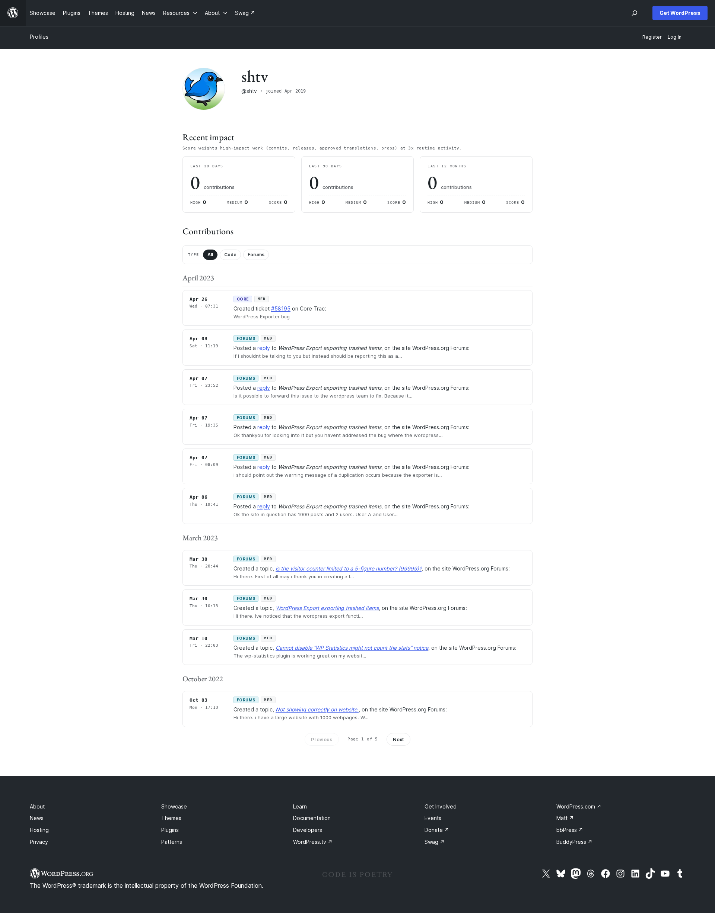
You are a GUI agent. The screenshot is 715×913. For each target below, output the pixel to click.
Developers (307, 830)
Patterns (171, 842)
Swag (435, 842)
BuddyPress (574, 842)
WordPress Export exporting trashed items (327, 608)
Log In (674, 37)
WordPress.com (578, 806)
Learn (300, 806)
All (210, 254)
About (37, 806)
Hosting (39, 830)
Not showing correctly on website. (317, 709)
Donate (437, 830)
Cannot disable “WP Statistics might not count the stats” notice (352, 647)
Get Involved (441, 806)
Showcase (174, 806)
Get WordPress (680, 13)
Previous (322, 739)
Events (433, 818)
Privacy (39, 842)
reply (263, 348)
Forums (256, 254)
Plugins (170, 830)
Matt (565, 818)
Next (398, 739)
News (37, 818)
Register (652, 37)
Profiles (39, 36)
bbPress (569, 830)
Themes (171, 818)
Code (230, 254)
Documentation (312, 818)
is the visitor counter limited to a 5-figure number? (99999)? (349, 568)
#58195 (280, 308)
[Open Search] (634, 13)
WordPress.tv (313, 842)
